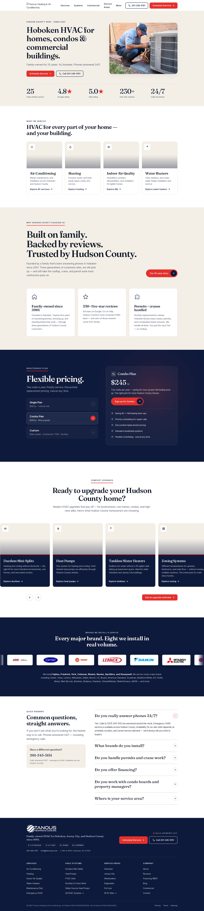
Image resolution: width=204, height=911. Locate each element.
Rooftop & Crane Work (75, 883)
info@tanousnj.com (49, 851)
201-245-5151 (138, 5)
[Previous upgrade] (30, 597)
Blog (145, 883)
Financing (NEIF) (150, 878)
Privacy (158, 905)
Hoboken (108, 869)
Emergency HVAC (35, 893)
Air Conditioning (34, 869)
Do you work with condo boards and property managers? (127, 784)
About (145, 869)
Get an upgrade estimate (158, 597)
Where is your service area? (119, 798)
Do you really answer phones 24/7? (126, 715)
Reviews (147, 874)
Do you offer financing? (116, 769)
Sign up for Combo (124, 401)
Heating (30, 874)
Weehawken (110, 878)
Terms (165, 905)
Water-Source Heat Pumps (77, 888)
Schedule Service (162, 5)
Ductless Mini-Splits (74, 869)
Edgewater (109, 883)
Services (65, 5)
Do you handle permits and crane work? (130, 757)
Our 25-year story (159, 273)
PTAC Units (70, 878)
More (118, 5)
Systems (78, 5)
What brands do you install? (119, 745)
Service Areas (108, 5)
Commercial (93, 5)
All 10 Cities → (110, 893)
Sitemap (174, 905)
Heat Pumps (70, 874)
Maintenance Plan (35, 888)
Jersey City (109, 874)
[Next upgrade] (38, 597)
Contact (146, 893)
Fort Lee (108, 888)
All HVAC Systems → (74, 893)
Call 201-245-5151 (71, 73)
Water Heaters (33, 883)
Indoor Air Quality (34, 878)
